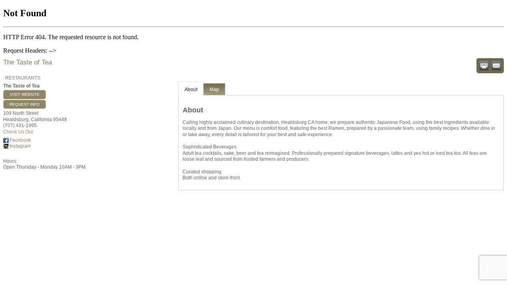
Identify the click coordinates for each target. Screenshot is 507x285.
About (191, 89)
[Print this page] (484, 65)
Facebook (20, 140)
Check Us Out (18, 132)
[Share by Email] (496, 65)
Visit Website (25, 94)
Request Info (25, 104)
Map (214, 89)
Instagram (20, 146)
